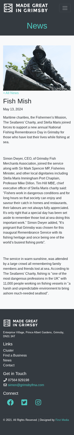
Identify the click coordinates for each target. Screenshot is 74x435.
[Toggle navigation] (65, 8)
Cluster (8, 350)
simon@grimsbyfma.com (26, 385)
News (7, 360)
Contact (8, 365)
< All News (11, 93)
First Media (62, 419)
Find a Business (15, 355)
